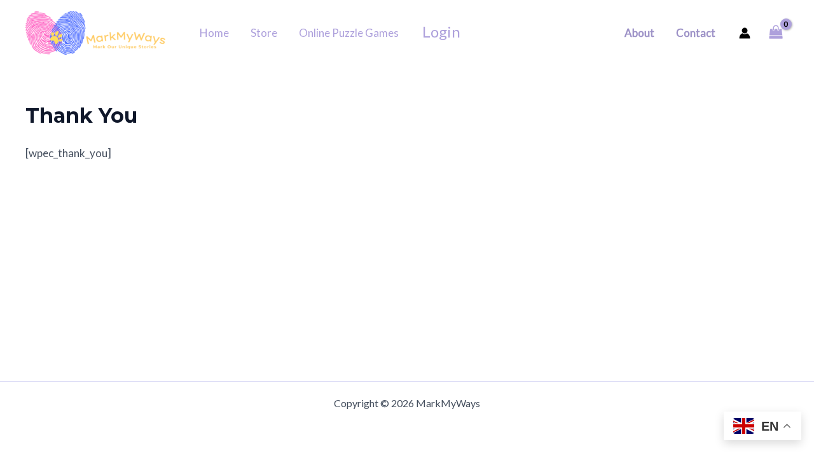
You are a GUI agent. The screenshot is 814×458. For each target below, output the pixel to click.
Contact (695, 32)
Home (214, 32)
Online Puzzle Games (349, 32)
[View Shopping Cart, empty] (776, 32)
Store (264, 32)
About (639, 32)
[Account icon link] (744, 33)
